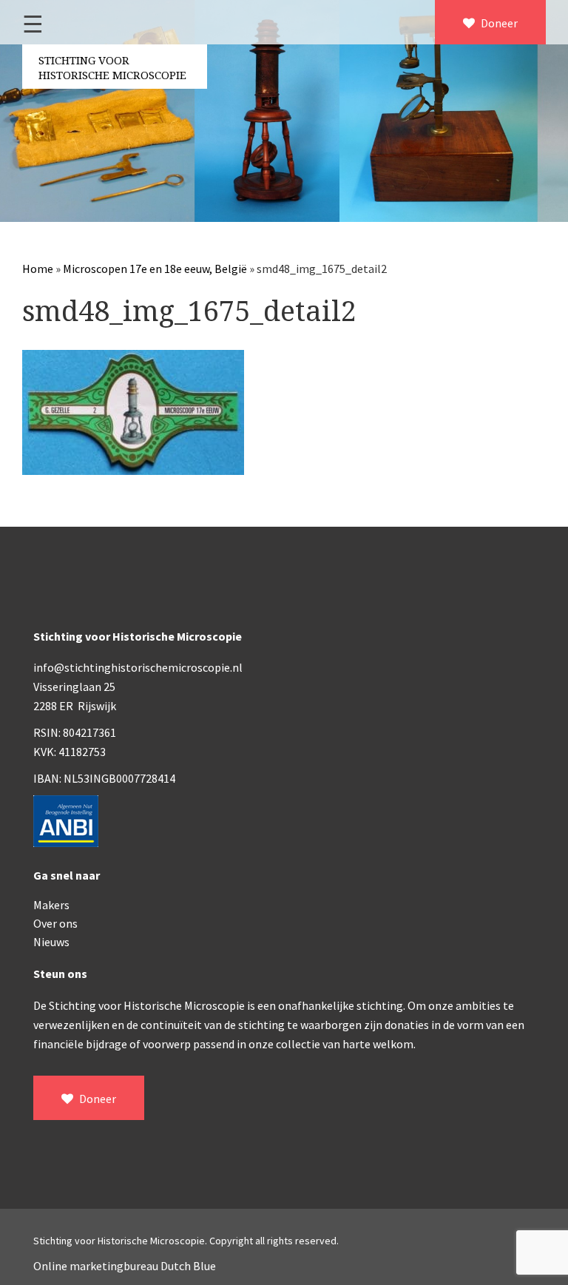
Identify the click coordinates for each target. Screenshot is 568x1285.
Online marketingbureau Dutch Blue (124, 1265)
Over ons (55, 923)
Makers (51, 904)
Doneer (498, 23)
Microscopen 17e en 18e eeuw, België (155, 268)
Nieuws (51, 941)
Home (37, 268)
